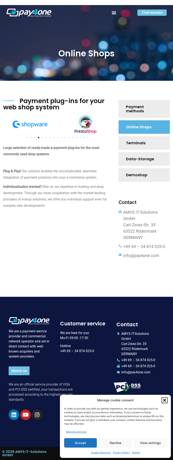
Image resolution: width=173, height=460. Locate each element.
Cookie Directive (101, 452)
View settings (150, 443)
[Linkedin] (14, 415)
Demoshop (136, 175)
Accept (80, 443)
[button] (164, 400)
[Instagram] (37, 415)
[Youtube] (25, 415)
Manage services (76, 431)
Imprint (136, 452)
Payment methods (135, 109)
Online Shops (138, 127)
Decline (115, 443)
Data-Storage (140, 159)
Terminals (136, 143)
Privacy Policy (121, 452)
